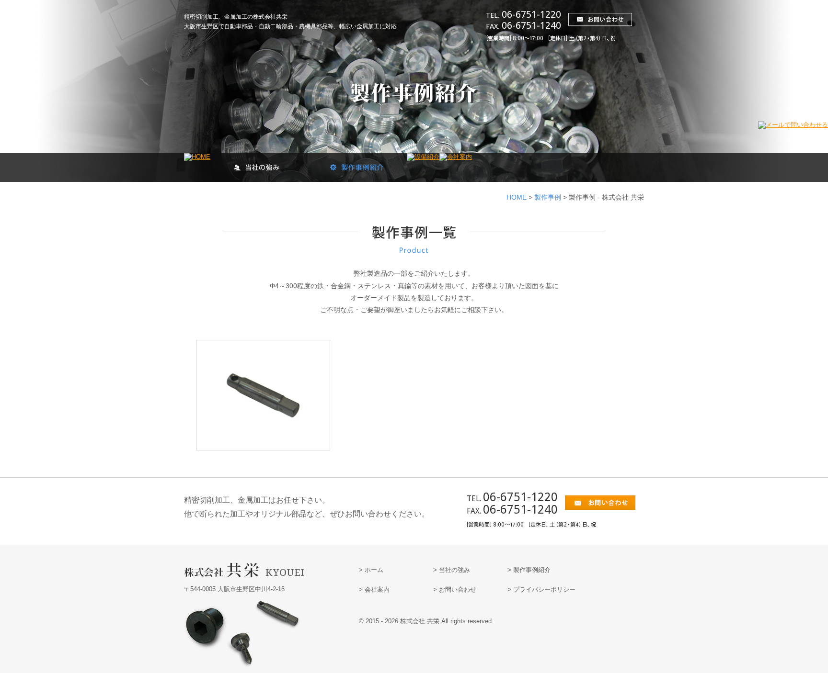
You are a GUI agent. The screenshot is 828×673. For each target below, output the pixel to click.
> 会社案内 (374, 589)
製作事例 (547, 197)
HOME (516, 197)
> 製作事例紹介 (529, 569)
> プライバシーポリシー (541, 589)
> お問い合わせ (454, 589)
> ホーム (371, 569)
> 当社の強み (451, 569)
